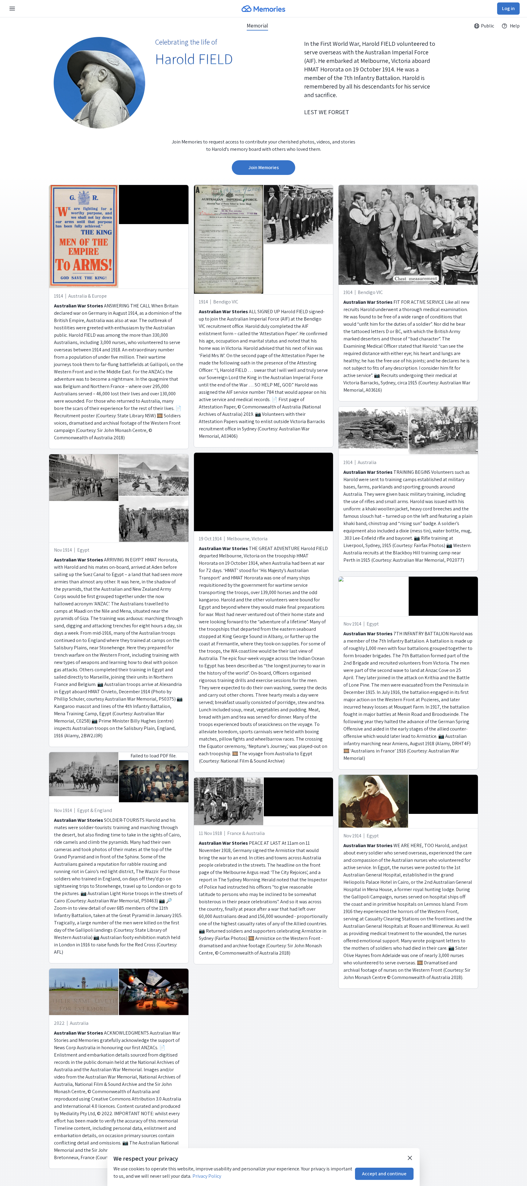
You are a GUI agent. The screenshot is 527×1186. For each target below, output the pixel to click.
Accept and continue (384, 1173)
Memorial (257, 25)
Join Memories (263, 167)
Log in (508, 8)
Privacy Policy (206, 1176)
